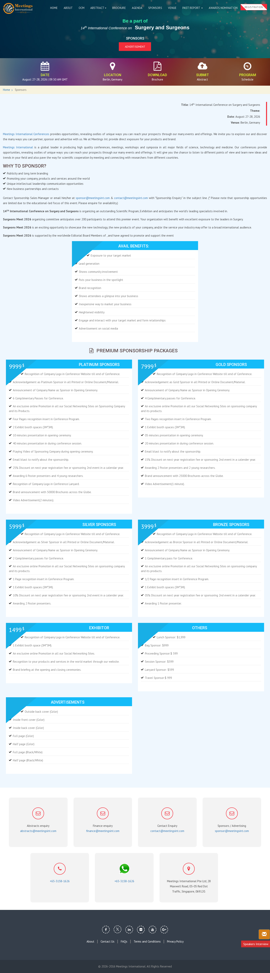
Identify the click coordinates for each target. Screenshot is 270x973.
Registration (254, 7)
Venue (172, 8)
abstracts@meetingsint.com (38, 831)
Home (54, 8)
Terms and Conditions (147, 941)
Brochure (119, 8)
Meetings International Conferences (26, 134)
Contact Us (107, 941)
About (68, 8)
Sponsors (155, 8)
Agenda (137, 8)
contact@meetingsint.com (131, 198)
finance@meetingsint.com (102, 831)
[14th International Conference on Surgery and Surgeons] (18, 8)
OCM (81, 8)
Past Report (191, 8)
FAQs (124, 941)
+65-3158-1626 (60, 881)
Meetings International (18, 147)
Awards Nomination (223, 8)
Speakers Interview (255, 944)
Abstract (97, 8)
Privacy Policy (175, 941)
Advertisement (135, 46)
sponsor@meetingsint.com (93, 198)
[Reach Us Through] (264, 934)
